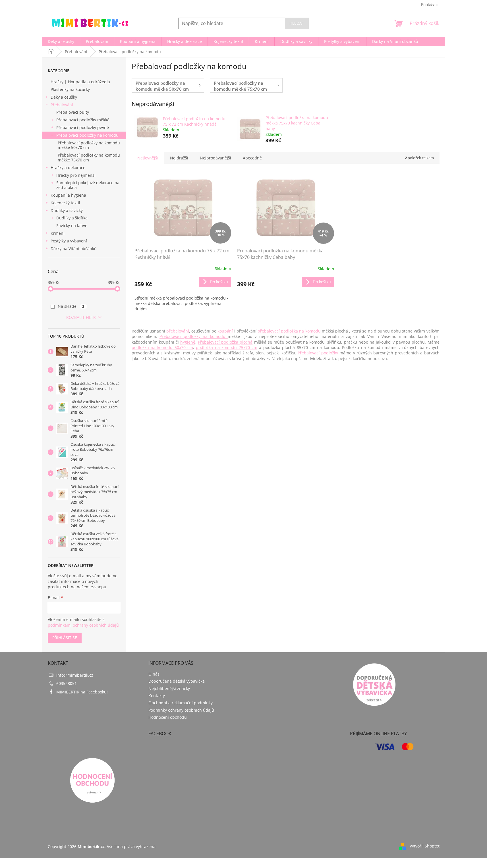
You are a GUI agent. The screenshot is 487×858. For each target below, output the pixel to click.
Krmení (58, 233)
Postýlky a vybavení (69, 241)
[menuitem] (61, 41)
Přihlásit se (64, 637)
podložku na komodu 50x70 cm (162, 347)
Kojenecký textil (65, 202)
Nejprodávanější (215, 158)
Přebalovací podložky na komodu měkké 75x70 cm (89, 157)
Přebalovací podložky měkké (82, 119)
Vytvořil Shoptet (425, 846)
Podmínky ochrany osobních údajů (181, 710)
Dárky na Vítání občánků (74, 248)
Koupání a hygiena (68, 195)
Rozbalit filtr (81, 317)
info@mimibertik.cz (74, 675)
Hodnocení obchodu (167, 717)
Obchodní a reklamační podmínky (180, 702)
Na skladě (71, 306)
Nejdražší (179, 158)
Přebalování (62, 104)
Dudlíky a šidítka (72, 218)
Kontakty (156, 695)
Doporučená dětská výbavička (176, 681)
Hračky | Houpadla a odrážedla (80, 81)
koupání (225, 331)
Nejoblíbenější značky (169, 688)
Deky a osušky (64, 97)
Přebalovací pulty (72, 112)
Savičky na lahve (71, 225)
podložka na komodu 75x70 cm (226, 347)
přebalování (177, 331)
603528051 (66, 683)
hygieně (187, 342)
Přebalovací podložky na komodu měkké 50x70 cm (89, 145)
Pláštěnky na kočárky (70, 89)
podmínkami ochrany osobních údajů (83, 625)
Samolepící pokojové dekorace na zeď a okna (87, 185)
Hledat (296, 23)
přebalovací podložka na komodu (290, 331)
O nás (153, 674)
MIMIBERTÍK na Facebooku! (82, 692)
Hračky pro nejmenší (76, 175)
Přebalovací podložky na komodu (87, 135)
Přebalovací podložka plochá (225, 342)
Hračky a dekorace (68, 167)
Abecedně (252, 158)
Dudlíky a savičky (67, 210)
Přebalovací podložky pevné (82, 127)
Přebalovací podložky (318, 353)
